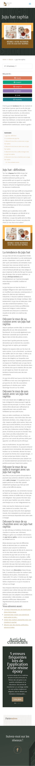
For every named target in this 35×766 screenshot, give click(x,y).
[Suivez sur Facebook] (17, 749)
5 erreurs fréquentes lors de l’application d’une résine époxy (17, 663)
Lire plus (17, 699)
